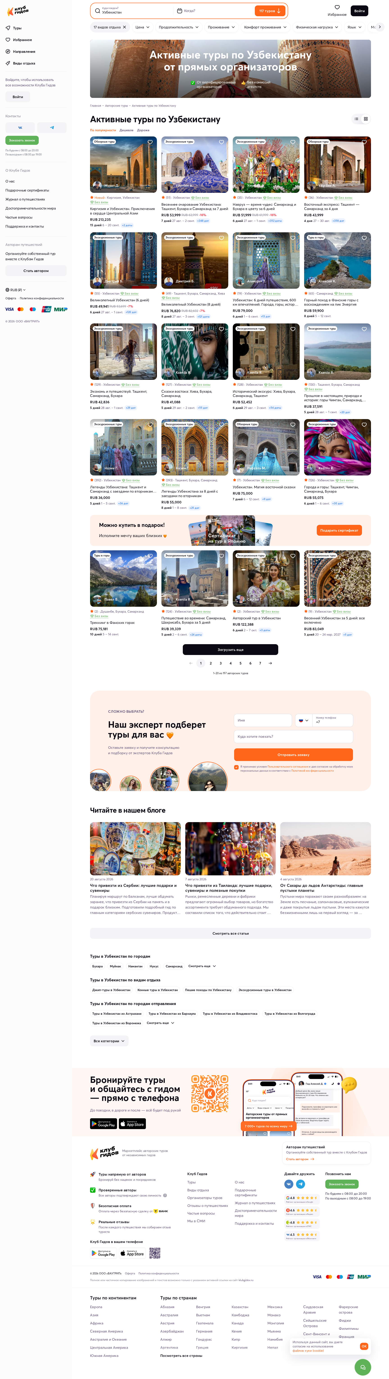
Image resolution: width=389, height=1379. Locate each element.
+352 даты (275, 220)
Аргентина (169, 1347)
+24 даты (196, 634)
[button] (301, 720)
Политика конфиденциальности (42, 298)
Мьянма (274, 1331)
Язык (352, 27)
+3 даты (265, 630)
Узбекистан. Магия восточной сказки (264, 487)
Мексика (274, 1307)
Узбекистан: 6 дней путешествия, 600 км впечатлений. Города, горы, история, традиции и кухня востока (266, 302)
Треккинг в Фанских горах (112, 622)
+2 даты (127, 225)
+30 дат (337, 503)
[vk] (20, 127)
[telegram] (52, 127)
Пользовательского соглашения (287, 766)
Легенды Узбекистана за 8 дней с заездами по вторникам (189, 493)
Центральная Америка (109, 1347)
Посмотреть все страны (181, 1355)
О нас (10, 181)
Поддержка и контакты (24, 226)
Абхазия (167, 1307)
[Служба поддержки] (363, 1367)
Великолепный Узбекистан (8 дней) (190, 304)
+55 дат (203, 407)
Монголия (275, 1323)
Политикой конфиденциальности (312, 770)
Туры (17, 28)
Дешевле (126, 130)
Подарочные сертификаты (27, 190)
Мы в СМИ (196, 1221)
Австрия (167, 1323)
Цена (140, 27)
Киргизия (240, 1347)
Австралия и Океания (108, 1339)
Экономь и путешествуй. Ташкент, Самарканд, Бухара (118, 393)
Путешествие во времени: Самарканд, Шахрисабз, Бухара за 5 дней (193, 620)
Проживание (218, 27)
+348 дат (203, 220)
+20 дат (345, 412)
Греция (202, 1347)
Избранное (22, 39)
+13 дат (265, 316)
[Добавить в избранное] (150, 142)
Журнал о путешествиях (25, 199)
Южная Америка (104, 1355)
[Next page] (270, 663)
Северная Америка (106, 1331)
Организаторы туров (204, 1197)
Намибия (275, 1339)
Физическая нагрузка (314, 27)
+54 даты (275, 407)
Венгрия (203, 1307)
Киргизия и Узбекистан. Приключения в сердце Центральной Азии (122, 211)
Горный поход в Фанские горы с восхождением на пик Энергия (331, 302)
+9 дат (266, 499)
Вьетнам (203, 1315)
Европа (96, 1307)
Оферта (10, 298)
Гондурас (204, 1339)
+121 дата (203, 316)
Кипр (236, 1339)
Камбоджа (240, 1315)
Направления (24, 51)
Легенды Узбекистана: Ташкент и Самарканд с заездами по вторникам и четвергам (123, 489)
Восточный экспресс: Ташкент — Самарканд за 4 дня (332, 206)
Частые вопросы (18, 217)
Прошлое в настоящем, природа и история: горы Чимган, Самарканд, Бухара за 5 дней (333, 398)
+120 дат (131, 312)
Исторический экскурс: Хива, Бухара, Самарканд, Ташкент (264, 393)
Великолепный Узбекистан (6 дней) (119, 300)
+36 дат (123, 503)
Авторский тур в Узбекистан (257, 618)
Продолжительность (176, 27)
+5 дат (347, 634)
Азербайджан (172, 1331)
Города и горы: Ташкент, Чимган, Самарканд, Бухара (331, 489)
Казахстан (240, 1307)
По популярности (103, 130)
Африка (96, 1323)
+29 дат (131, 407)
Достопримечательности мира (30, 208)
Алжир (166, 1339)
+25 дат (194, 508)
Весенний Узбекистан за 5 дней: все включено (334, 620)
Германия (204, 1331)
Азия (94, 1315)
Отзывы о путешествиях (207, 1205)
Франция (346, 1336)
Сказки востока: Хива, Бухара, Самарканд (186, 393)
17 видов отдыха (107, 27)
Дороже (143, 130)
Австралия (169, 1315)
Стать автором (297, 1159)
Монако (273, 1315)
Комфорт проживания (262, 27)
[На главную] (18, 10)
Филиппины (349, 1328)
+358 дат (338, 220)
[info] (165, 1195)
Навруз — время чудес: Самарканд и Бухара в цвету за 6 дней (264, 206)
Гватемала (204, 1323)
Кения (237, 1331)
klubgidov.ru (246, 1280)
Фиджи (345, 1320)
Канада (238, 1323)
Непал (272, 1347)
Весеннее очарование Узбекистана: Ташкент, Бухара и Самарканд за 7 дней (194, 206)
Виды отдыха (24, 63)
